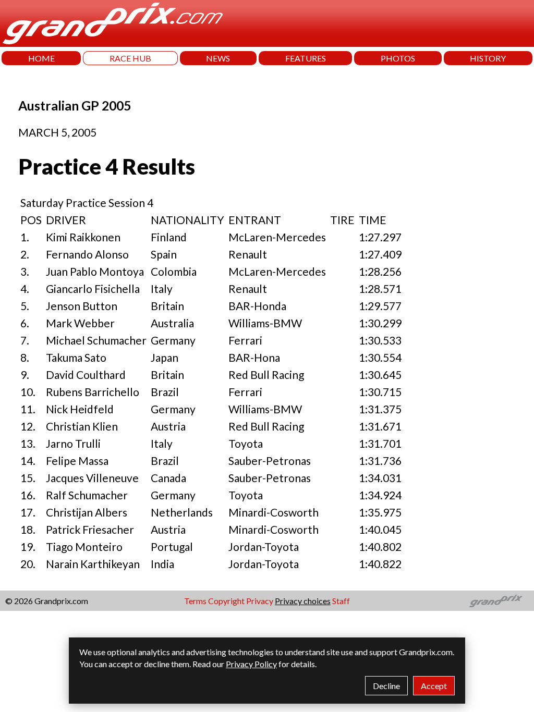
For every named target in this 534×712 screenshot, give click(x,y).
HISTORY (488, 58)
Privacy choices (303, 601)
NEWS (218, 58)
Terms (195, 601)
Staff (341, 601)
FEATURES (305, 58)
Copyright (226, 601)
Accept (434, 686)
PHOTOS (398, 58)
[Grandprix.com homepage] (496, 601)
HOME (41, 58)
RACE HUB (130, 58)
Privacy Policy (251, 664)
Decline (386, 686)
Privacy (259, 601)
